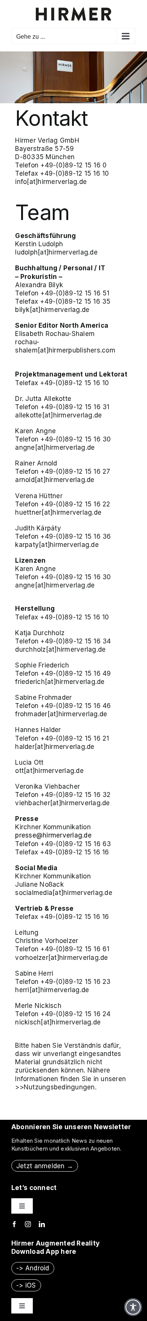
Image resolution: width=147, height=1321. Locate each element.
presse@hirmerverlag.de (53, 835)
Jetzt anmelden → (44, 1166)
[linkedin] (42, 1224)
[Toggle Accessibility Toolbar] (133, 1307)
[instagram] (28, 1224)
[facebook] (14, 1224)
